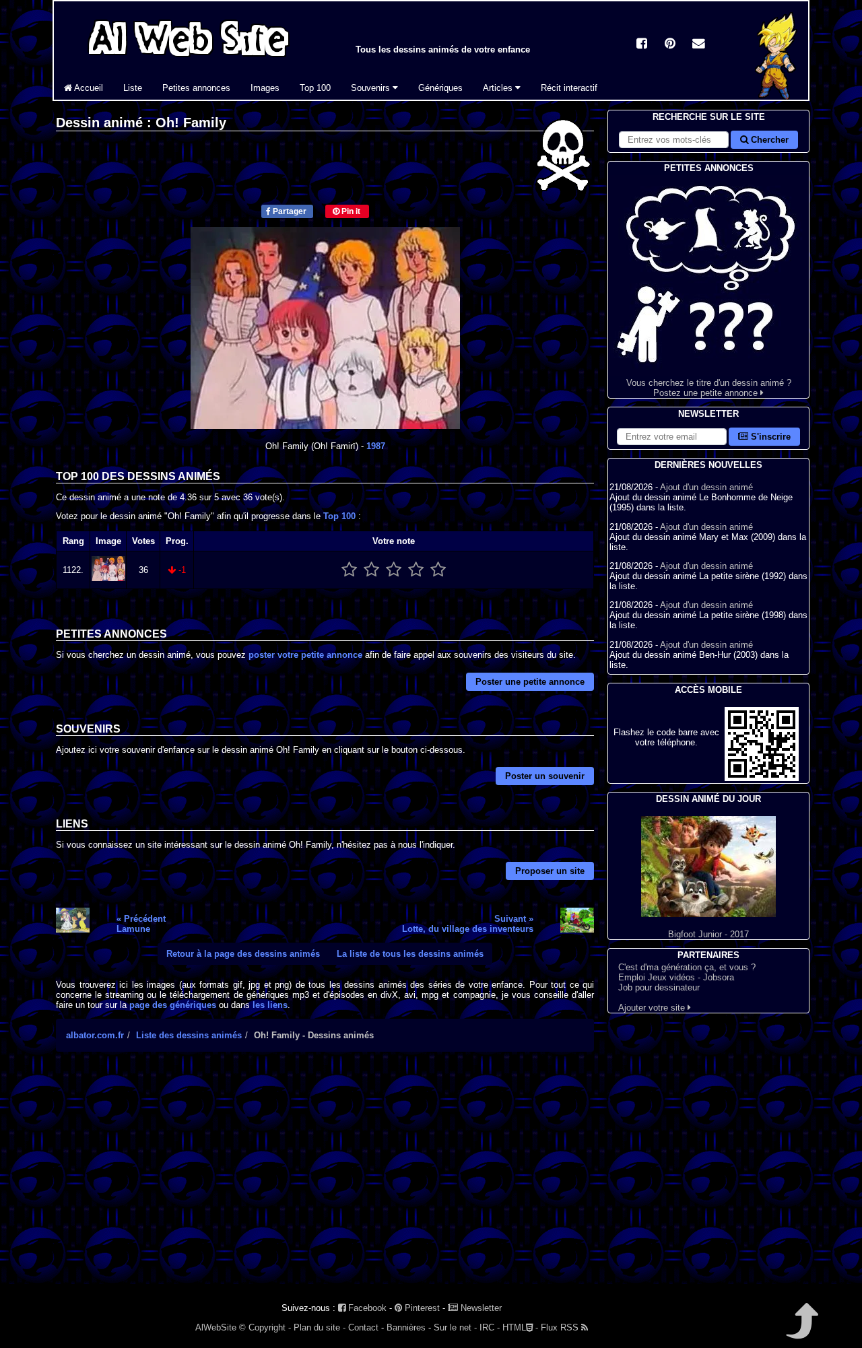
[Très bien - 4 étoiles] (416, 570)
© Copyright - (265, 1327)
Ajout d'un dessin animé (706, 487)
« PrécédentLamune (141, 924)
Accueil (87, 88)
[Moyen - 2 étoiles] (371, 570)
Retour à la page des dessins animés (243, 954)
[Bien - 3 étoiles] (394, 570)
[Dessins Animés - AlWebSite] (776, 97)
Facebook (366, 1308)
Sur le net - (455, 1327)
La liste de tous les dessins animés (410, 954)
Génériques (440, 88)
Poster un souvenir (545, 776)
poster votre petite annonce (305, 655)
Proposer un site (550, 871)
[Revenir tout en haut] (801, 1330)
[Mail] (698, 45)
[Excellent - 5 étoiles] (438, 570)
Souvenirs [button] (372, 88)
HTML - (520, 1327)
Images (265, 88)
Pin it (349, 211)
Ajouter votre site (653, 1008)
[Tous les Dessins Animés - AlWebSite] (189, 59)
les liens (270, 1005)
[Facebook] (642, 45)
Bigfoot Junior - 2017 (708, 934)
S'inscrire (769, 437)
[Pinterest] (670, 45)
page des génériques (172, 1005)
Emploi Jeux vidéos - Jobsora (676, 977)
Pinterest (421, 1308)
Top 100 (315, 88)
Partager (288, 211)
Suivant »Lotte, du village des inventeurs (467, 924)
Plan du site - (319, 1327)
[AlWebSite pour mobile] (762, 778)
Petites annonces (196, 88)
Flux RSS (561, 1327)
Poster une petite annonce (530, 682)
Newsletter (480, 1308)
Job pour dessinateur (659, 987)
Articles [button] (499, 88)
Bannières (406, 1327)
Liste (132, 88)
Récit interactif (569, 88)
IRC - (489, 1327)
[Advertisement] (325, 1179)
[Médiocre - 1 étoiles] (349, 570)
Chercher (768, 140)
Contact (363, 1327)
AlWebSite (215, 1327)
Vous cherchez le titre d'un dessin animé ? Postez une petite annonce (708, 388)
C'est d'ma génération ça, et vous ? (687, 967)
